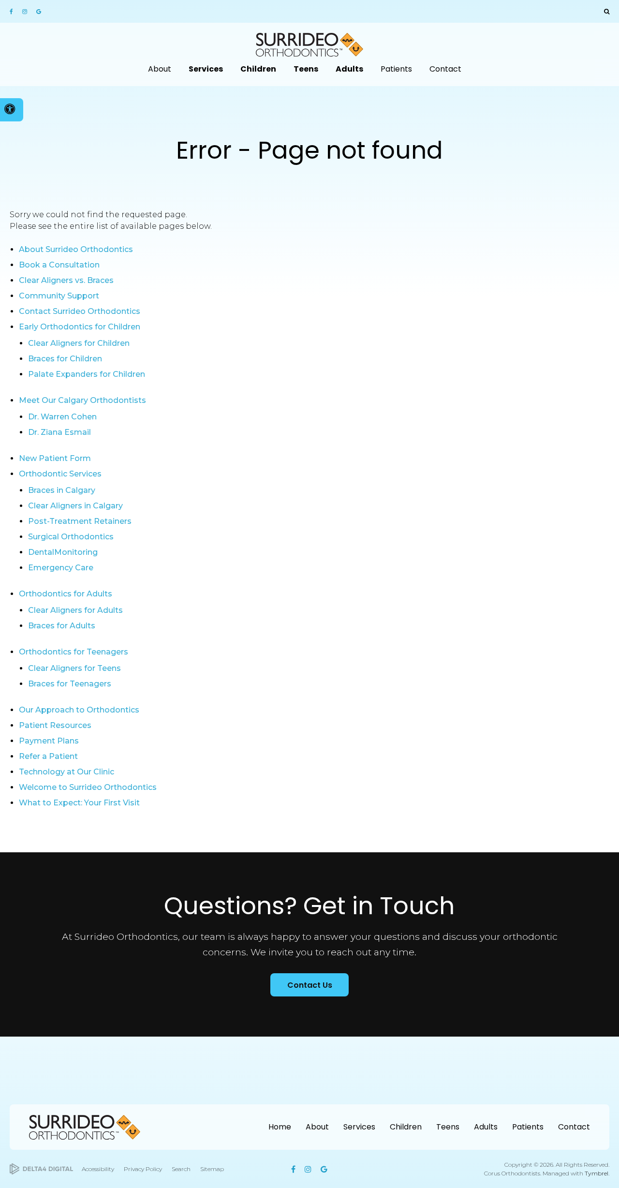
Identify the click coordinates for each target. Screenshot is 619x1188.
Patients (528, 1126)
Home (279, 1126)
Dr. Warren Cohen (62, 416)
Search (181, 1169)
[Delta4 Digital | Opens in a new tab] (41, 1168)
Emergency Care (60, 567)
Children (406, 1126)
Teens (447, 1126)
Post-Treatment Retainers (80, 521)
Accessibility (98, 1169)
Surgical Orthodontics (71, 536)
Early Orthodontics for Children (79, 326)
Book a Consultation (59, 264)
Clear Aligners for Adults (75, 610)
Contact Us (309, 985)
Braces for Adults (61, 625)
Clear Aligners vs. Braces (66, 280)
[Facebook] (14, 11)
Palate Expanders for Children (86, 374)
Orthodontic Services (60, 473)
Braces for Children (65, 358)
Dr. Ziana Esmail (59, 432)
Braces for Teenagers (69, 683)
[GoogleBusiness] (38, 11)
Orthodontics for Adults (65, 593)
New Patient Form (55, 458)
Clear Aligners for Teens (74, 668)
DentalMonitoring (63, 552)
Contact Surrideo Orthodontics (79, 311)
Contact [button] (445, 68)
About (317, 1126)
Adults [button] (349, 68)
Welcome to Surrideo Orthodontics (88, 787)
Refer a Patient (48, 756)
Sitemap (212, 1169)
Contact (574, 1126)
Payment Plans (49, 740)
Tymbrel (596, 1173)
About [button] (159, 68)
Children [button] (258, 68)
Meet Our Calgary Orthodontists (82, 400)
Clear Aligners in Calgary (75, 505)
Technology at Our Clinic (66, 771)
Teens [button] (306, 68)
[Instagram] (26, 11)
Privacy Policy (143, 1169)
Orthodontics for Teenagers (73, 651)
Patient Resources (55, 725)
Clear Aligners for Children (79, 343)
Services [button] (206, 68)
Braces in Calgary (61, 490)
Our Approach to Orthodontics (79, 709)
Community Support (59, 295)
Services (359, 1126)
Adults (486, 1126)
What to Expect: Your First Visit (79, 802)
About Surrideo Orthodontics (76, 249)
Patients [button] (396, 68)
